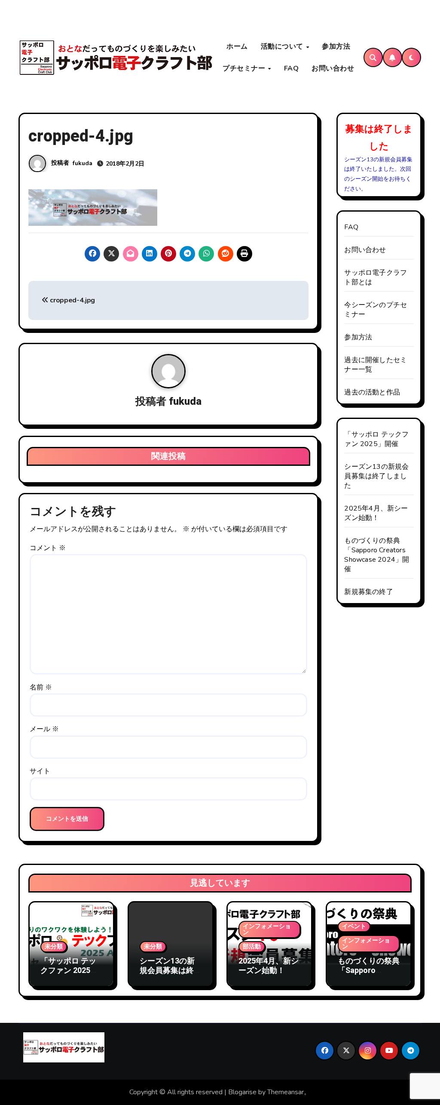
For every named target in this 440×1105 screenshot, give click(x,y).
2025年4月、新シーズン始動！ (376, 513)
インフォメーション (267, 929)
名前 (41, 687)
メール (44, 729)
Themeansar (285, 1092)
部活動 (252, 946)
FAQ (291, 68)
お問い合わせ (333, 68)
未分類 (54, 946)
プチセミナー (245, 68)
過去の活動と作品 (372, 392)
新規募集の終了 (368, 592)
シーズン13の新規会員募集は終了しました (376, 476)
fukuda (82, 163)
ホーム (237, 46)
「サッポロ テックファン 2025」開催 (376, 439)
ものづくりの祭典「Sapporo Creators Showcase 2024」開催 (376, 555)
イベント (354, 926)
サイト (40, 771)
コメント (48, 548)
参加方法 (336, 46)
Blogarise (242, 1092)
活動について (283, 46)
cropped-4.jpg (71, 300)
